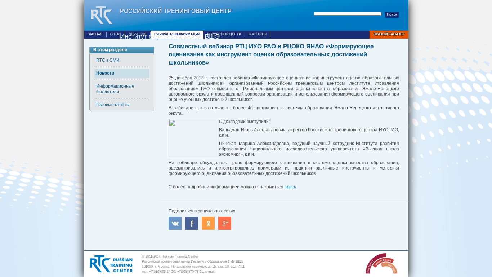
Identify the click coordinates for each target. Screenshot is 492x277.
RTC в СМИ (108, 60)
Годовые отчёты (113, 104)
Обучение (138, 34)
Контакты (258, 34)
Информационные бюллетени (115, 89)
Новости (105, 73)
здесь (290, 186)
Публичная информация (177, 34)
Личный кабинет (388, 34)
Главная (95, 34)
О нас (115, 34)
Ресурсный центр (224, 34)
